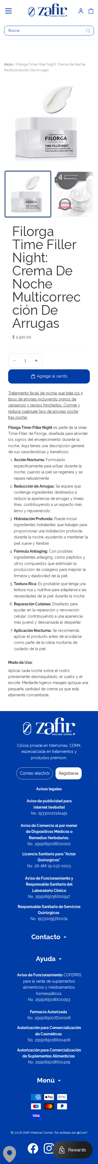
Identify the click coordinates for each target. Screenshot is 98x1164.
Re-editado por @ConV (70, 1132)
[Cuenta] (81, 11)
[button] (11, 11)
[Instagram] (49, 1148)
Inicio (8, 64)
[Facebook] (32, 1148)
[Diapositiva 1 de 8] (28, 194)
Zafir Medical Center (38, 1132)
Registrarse (68, 773)
